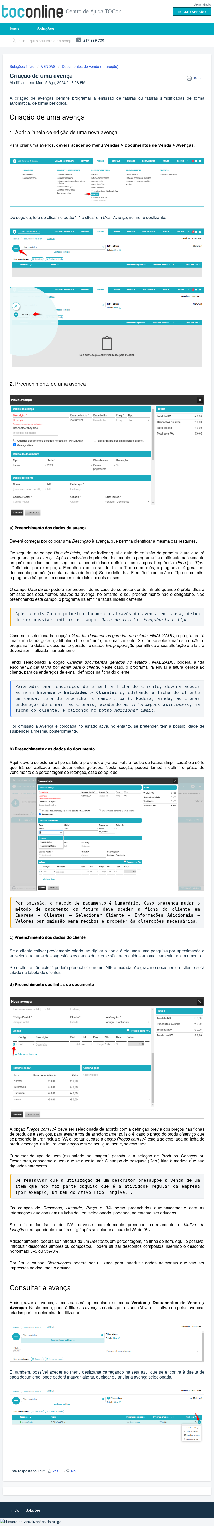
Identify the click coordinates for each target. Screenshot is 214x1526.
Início (14, 28)
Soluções (45, 28)
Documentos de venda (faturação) (90, 66)
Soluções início (22, 66)
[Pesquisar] (12, 41)
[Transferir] (97, 784)
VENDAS (48, 66)
